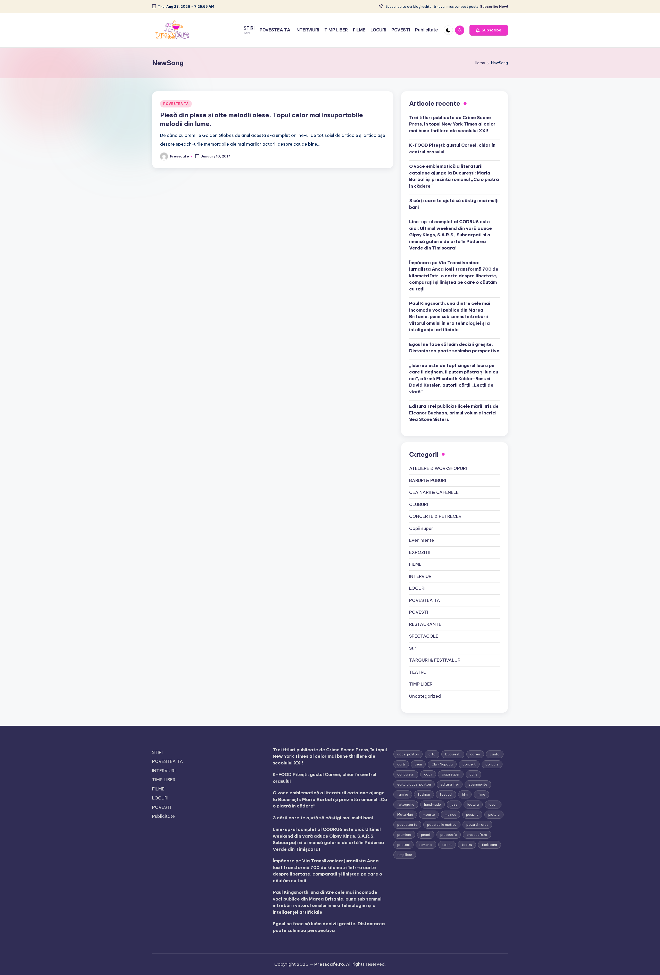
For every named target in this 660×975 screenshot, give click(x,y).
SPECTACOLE (423, 636)
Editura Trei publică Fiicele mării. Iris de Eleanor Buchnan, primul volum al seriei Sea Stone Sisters (454, 412)
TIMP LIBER (421, 684)
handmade (432, 804)
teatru (467, 845)
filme (481, 794)
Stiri (413, 648)
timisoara (489, 845)
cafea (475, 754)
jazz (454, 804)
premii (426, 834)
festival (446, 794)
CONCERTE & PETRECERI (436, 516)
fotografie (405, 804)
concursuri (405, 774)
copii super (451, 774)
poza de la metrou (442, 824)
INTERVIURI (421, 576)
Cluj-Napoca (442, 764)
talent (447, 845)
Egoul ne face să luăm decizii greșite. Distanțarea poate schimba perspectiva (454, 347)
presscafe (448, 834)
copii (428, 774)
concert (469, 764)
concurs (492, 764)
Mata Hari (405, 814)
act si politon (408, 754)
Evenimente (421, 540)
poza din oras (477, 824)
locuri (493, 804)
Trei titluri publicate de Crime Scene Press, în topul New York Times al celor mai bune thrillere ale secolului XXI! (452, 124)
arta (431, 754)
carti (401, 764)
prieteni (403, 845)
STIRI (157, 752)
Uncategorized (425, 696)
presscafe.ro (477, 834)
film (465, 794)
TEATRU (417, 672)
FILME (415, 564)
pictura (494, 814)
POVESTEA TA (176, 104)
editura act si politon (414, 784)
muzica (450, 814)
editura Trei (450, 784)
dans (473, 774)
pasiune (472, 814)
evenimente (477, 784)
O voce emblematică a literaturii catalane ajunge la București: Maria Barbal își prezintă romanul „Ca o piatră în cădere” (454, 176)
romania (425, 845)
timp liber (404, 855)
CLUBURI (418, 504)
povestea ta (407, 824)
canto (495, 754)
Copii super (421, 528)
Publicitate (163, 816)
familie (402, 794)
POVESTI (418, 612)
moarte (429, 814)
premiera (404, 834)
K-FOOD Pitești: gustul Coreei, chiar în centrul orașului (452, 148)
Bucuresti (452, 754)
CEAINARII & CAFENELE (434, 492)
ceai (418, 764)
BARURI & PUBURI (427, 480)
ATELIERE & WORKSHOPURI (438, 468)
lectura (473, 804)
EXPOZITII (419, 552)
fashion (424, 794)
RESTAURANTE (425, 624)
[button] (488, 30)
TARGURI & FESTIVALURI (435, 660)
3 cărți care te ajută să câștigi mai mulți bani (454, 204)
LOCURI (417, 588)
